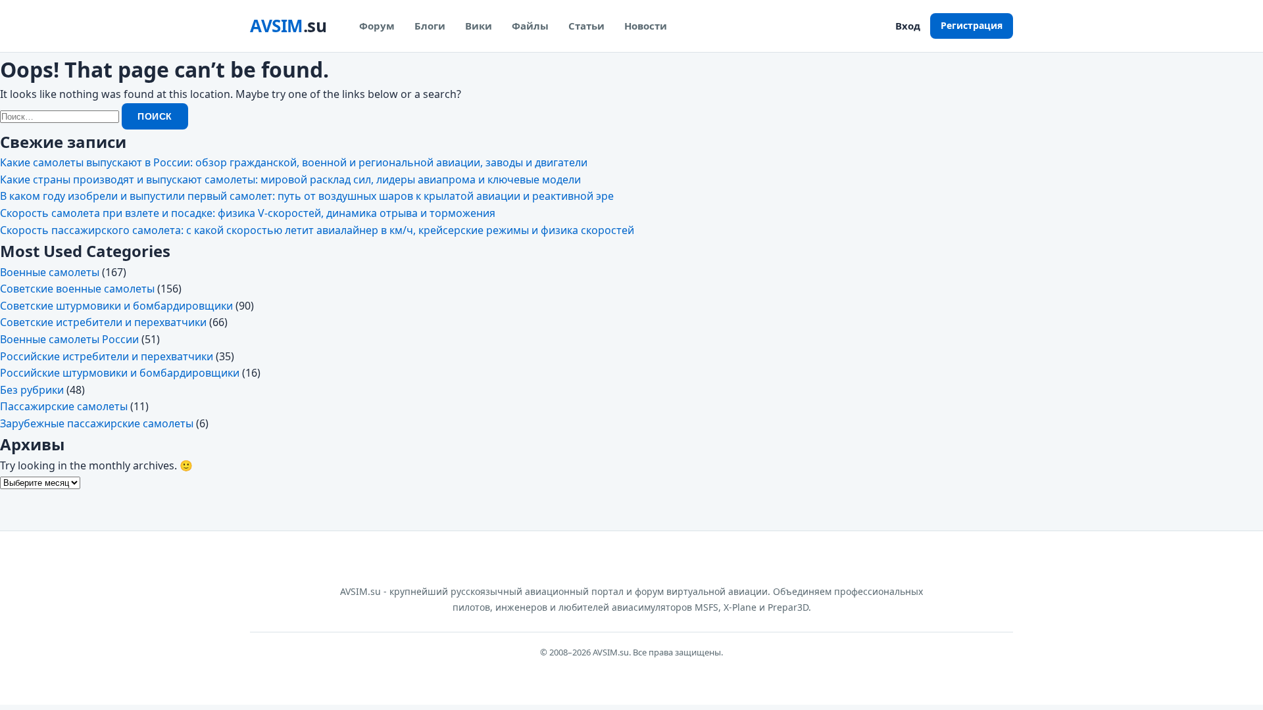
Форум (377, 25)
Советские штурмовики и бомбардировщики (116, 305)
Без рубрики (32, 390)
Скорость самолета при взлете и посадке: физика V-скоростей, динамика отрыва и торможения (247, 213)
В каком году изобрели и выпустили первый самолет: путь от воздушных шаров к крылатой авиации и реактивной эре (307, 196)
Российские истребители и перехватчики (106, 356)
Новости (645, 25)
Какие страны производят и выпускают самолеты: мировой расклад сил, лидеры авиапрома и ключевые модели (290, 179)
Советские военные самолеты (77, 288)
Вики (478, 25)
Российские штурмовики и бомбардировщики (119, 373)
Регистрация (972, 25)
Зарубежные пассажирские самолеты (96, 423)
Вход (907, 25)
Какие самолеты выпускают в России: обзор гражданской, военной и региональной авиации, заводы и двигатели (293, 162)
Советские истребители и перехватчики (103, 322)
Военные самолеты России (69, 339)
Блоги (429, 25)
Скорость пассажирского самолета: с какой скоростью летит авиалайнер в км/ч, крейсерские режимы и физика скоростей (317, 230)
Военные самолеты (49, 272)
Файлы (530, 25)
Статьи (586, 25)
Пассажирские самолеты (64, 406)
